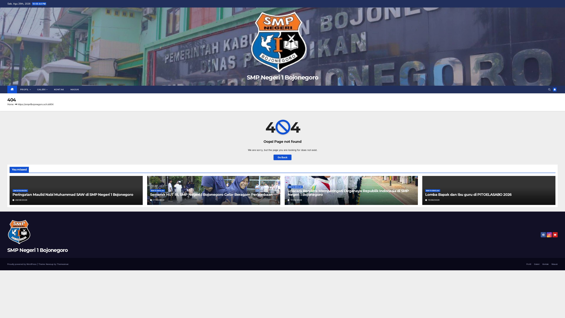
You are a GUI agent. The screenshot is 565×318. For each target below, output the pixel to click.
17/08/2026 (158, 200)
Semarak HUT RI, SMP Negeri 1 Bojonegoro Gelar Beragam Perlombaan (211, 194)
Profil (24, 89)
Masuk (74, 89)
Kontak (59, 89)
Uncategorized (20, 191)
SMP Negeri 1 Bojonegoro (282, 77)
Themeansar (62, 264)
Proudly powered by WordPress (22, 264)
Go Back (282, 157)
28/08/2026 (21, 200)
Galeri (41, 89)
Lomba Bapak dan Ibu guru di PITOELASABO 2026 (468, 194)
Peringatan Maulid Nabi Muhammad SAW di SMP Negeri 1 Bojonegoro (73, 194)
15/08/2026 (434, 200)
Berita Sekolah (157, 191)
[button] (549, 89)
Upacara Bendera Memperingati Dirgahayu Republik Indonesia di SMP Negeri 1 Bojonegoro (348, 193)
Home (10, 104)
